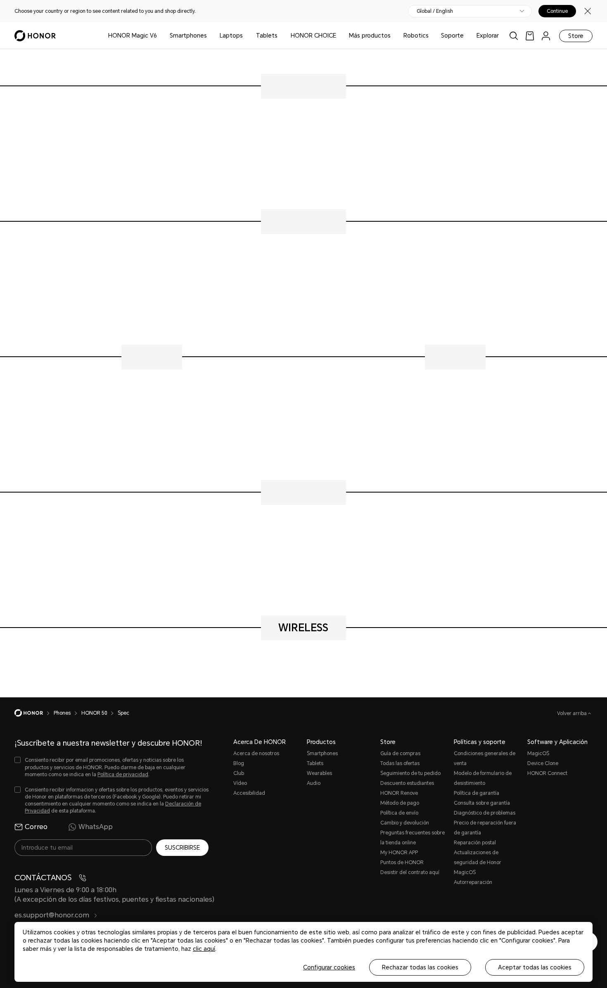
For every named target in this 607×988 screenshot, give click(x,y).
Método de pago (399, 803)
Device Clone (542, 763)
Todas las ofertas (400, 763)
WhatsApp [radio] (95, 827)
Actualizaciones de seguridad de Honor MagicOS (477, 862)
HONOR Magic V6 (132, 35)
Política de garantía (476, 793)
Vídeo (240, 783)
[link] (530, 35)
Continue (557, 11)
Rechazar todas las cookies (420, 967)
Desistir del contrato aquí (409, 872)
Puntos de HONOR (402, 862)
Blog (238, 763)
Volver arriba (572, 713)
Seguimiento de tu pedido (410, 773)
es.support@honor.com (52, 915)
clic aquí (204, 948)
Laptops (231, 35)
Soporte (452, 35)
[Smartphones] (210, 35)
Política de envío (399, 813)
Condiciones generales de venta (484, 758)
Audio (313, 783)
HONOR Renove (399, 793)
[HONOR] (34, 713)
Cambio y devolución (404, 823)
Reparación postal (475, 843)
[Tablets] (280, 35)
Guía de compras (400, 753)
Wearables (319, 773)
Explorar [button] (488, 35)
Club (238, 773)
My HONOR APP (399, 852)
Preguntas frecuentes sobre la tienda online (412, 838)
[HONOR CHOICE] (339, 35)
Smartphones (188, 35)
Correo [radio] (36, 827)
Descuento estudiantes (407, 783)
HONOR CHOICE (313, 35)
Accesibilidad (249, 793)
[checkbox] (111, 767)
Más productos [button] (370, 35)
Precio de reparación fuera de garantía (485, 828)
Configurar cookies (329, 967)
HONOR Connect (547, 773)
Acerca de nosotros (256, 753)
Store (575, 36)
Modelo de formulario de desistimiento (483, 778)
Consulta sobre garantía (482, 803)
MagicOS (538, 753)
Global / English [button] (435, 11)
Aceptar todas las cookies (534, 967)
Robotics (416, 35)
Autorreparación (473, 882)
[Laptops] (246, 35)
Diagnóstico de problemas (484, 813)
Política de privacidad (122, 774)
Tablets (266, 35)
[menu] (546, 35)
